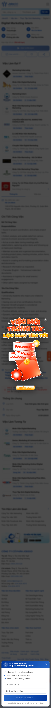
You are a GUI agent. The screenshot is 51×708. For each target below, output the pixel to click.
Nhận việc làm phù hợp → (25, 698)
